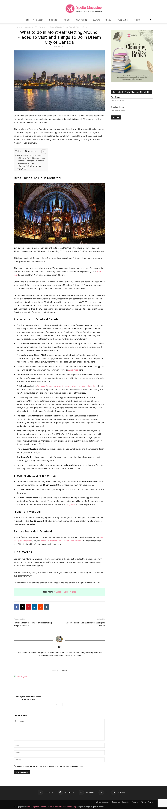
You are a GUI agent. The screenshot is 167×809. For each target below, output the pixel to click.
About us (135, 802)
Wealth (67, 20)
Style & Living (122, 20)
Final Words (21, 169)
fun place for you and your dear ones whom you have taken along (67, 386)
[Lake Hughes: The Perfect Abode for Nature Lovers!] (28, 685)
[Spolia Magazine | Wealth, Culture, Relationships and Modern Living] (83, 8)
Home (27, 20)
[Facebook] (16, 607)
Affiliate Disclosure (102, 802)
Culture (96, 20)
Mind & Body (38, 20)
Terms (150, 802)
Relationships (81, 20)
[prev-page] (56, 704)
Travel (108, 20)
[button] (150, 20)
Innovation (53, 20)
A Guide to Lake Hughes (65, 592)
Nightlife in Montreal (26, 163)
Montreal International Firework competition (61, 540)
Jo (59, 646)
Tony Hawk (70, 504)
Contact (136, 20)
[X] (22, 607)
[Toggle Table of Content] (42, 151)
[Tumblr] (46, 607)
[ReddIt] (40, 607)
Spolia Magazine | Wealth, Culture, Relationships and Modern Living (51, 806)
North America (26, 27)
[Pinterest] (28, 607)
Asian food (73, 370)
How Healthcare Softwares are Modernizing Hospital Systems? (33, 624)
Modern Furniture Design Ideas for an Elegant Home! (85, 624)
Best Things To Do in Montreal (29, 155)
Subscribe (125, 802)
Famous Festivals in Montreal (30, 166)
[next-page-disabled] (60, 704)
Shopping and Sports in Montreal (31, 161)
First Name (115, 97)
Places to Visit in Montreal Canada (32, 158)
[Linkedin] (34, 607)
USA (35, 27)
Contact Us (116, 802)
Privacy (143, 802)
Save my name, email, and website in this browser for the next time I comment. (50, 766)
